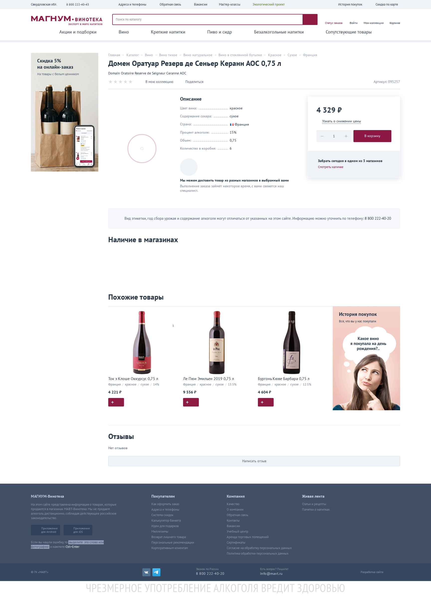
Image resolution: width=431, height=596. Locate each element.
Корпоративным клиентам (169, 548)
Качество (233, 504)
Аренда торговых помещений (248, 537)
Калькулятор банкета (166, 521)
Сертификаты (236, 543)
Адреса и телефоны (165, 510)
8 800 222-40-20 (378, 218)
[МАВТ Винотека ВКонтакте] (146, 572)
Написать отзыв (254, 461)
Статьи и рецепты (314, 504)
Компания (236, 496)
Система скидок (162, 515)
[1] (173, 319)
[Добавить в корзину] (116, 402)
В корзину (372, 136)
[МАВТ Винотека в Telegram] (156, 572)
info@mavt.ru (271, 574)
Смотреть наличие (330, 167)
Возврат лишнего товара (168, 537)
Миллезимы (159, 532)
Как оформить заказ (165, 504)
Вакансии (233, 526)
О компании (235, 510)
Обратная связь (237, 515)
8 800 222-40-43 (77, 4)
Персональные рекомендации (172, 543)
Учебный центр (237, 532)
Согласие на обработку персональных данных (259, 548)
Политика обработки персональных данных (258, 554)
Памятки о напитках (316, 510)
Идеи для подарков (165, 526)
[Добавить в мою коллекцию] (173, 312)
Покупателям (163, 496)
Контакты (233, 521)
